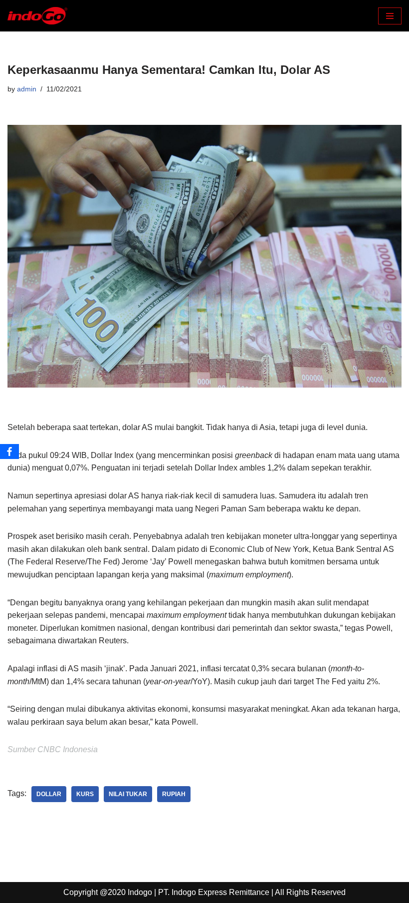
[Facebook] (9, 451)
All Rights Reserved (310, 892)
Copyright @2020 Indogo (107, 892)
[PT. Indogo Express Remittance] (37, 15)
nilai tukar (128, 794)
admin (26, 89)
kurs (85, 794)
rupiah (174, 794)
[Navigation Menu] (390, 15)
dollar (48, 794)
